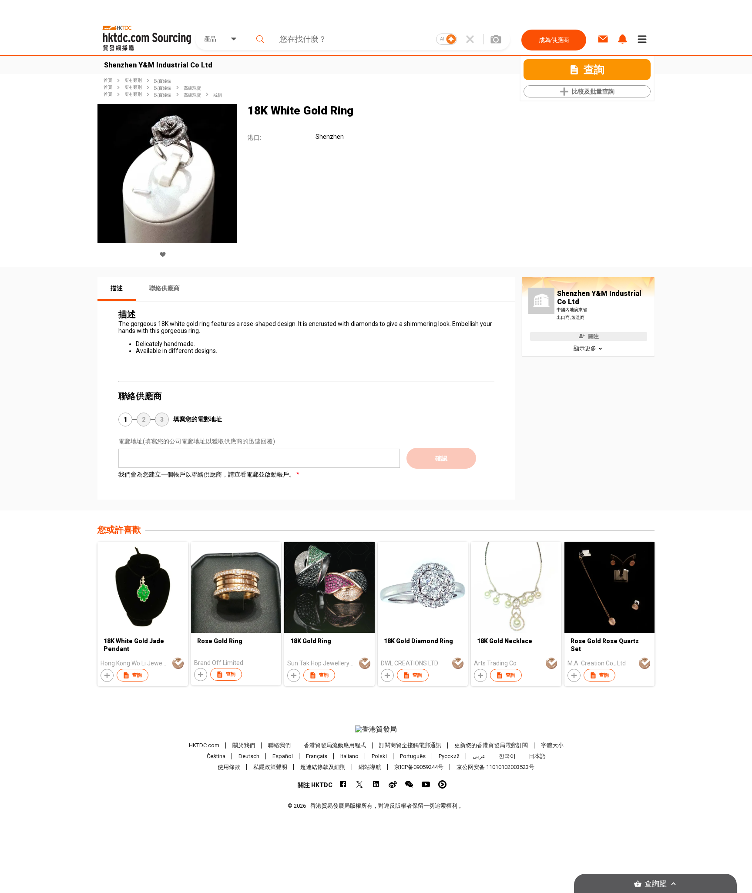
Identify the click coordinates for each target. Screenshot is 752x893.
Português (413, 756)
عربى (479, 756)
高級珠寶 (192, 88)
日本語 (537, 756)
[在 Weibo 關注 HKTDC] (393, 784)
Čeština (216, 756)
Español (282, 756)
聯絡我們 (279, 745)
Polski (379, 756)
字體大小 (552, 745)
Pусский (449, 756)
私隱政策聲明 (270, 767)
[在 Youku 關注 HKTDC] (442, 784)
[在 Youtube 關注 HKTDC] (426, 784)
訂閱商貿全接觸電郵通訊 (410, 745)
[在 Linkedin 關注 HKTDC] (376, 784)
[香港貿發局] (376, 729)
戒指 (217, 95)
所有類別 (133, 80)
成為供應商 (554, 40)
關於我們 (243, 745)
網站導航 (370, 767)
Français (316, 756)
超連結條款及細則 (323, 767)
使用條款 (229, 767)
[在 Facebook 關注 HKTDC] (343, 784)
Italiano (349, 756)
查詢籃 (656, 884)
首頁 (108, 80)
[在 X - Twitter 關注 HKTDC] (360, 784)
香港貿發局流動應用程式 (335, 745)
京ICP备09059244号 (418, 767)
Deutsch (248, 756)
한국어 (507, 756)
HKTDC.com (204, 745)
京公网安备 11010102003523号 (495, 767)
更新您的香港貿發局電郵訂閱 (491, 745)
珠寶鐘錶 (162, 81)
